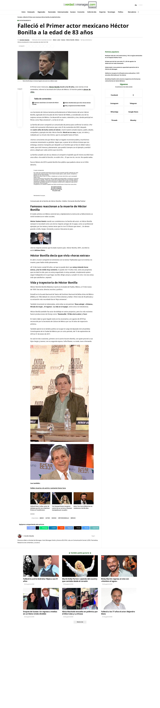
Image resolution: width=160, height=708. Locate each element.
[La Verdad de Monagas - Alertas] (80, 5)
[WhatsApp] (30, 5)
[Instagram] (26, 5)
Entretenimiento (25, 20)
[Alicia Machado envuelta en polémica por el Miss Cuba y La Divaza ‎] (80, 598)
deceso (63, 40)
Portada (20, 17)
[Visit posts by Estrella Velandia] (20, 536)
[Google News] (23, 5)
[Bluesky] (35, 5)
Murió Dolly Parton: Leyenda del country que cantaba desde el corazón (79, 580)
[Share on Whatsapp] (34, 46)
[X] (21, 5)
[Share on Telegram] (45, 46)
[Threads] (32, 5)
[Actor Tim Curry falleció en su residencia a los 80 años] (84, 498)
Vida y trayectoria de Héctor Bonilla (75, 105)
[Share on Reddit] (41, 46)
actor (58, 40)
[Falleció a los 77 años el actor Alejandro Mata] (119, 598)
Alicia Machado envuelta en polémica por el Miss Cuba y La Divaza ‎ (80, 612)
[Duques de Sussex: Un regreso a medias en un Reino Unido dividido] (41, 598)
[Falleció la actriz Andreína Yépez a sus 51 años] (41, 566)
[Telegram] (28, 5)
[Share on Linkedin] (38, 46)
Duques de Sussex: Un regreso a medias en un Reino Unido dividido (40, 612)
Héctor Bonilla (70, 40)
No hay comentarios (86, 40)
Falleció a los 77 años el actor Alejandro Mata (118, 612)
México (77, 40)
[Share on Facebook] (27, 46)
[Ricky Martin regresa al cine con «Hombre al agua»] (119, 566)
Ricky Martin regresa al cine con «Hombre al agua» (115, 580)
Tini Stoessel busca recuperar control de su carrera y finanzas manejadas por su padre (62, 508)
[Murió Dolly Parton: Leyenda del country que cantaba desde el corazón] (80, 566)
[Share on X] (30, 46)
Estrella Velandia (24, 40)
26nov (54, 40)
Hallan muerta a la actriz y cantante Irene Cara (48, 488)
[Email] (20, 125)
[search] (133, 5)
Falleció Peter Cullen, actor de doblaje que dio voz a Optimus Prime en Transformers (40, 508)
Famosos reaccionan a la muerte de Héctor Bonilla (45, 103)
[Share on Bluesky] (20, 121)
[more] (138, 12)
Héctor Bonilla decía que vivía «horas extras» (78, 102)
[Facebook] (19, 5)
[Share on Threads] (48, 46)
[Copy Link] (52, 46)
